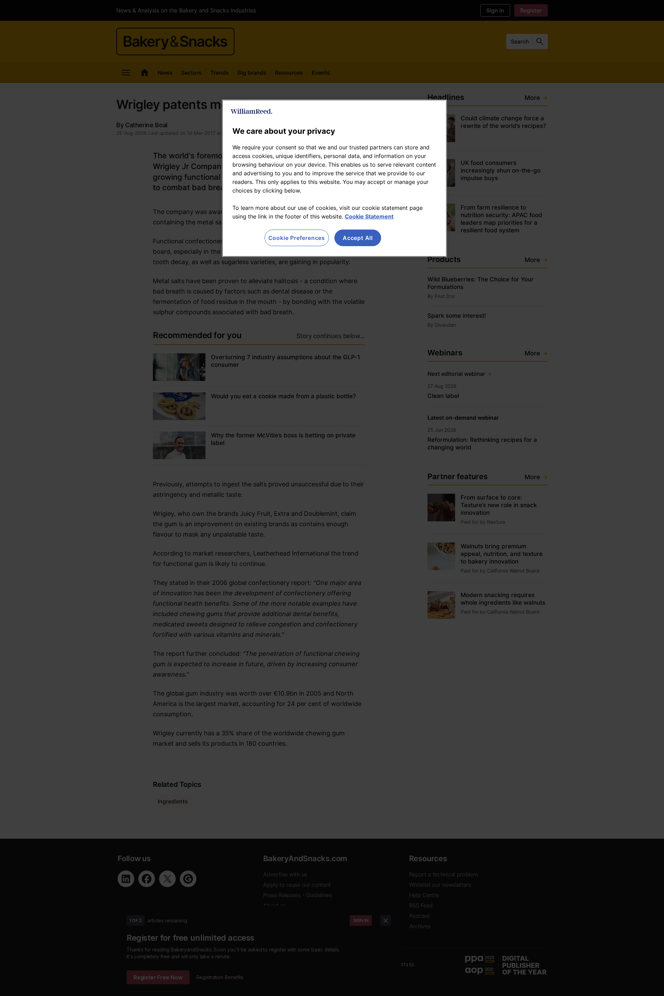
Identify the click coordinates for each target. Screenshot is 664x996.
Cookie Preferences (296, 237)
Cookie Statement (369, 216)
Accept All (358, 237)
